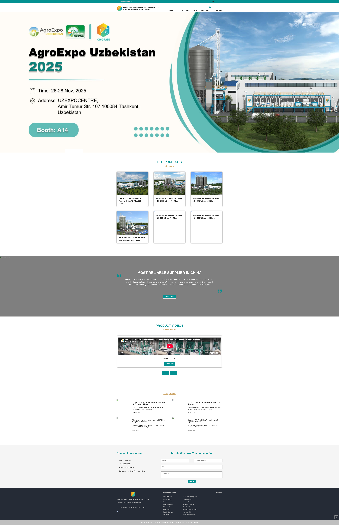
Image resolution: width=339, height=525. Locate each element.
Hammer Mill (187, 512)
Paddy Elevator (168, 512)
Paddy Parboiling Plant (190, 496)
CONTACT (219, 10)
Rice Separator (168, 504)
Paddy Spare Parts (189, 514)
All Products (169, 166)
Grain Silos (166, 514)
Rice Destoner (167, 502)
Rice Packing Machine (190, 509)
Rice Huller (186, 502)
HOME (171, 10)
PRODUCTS (179, 10)
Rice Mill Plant (167, 496)
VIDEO (202, 10)
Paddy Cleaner (187, 499)
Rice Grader (167, 507)
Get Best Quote (169, 363)
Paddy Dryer (167, 499)
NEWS (195, 10)
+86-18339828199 (125, 460)
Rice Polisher (187, 507)
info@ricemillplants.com (126, 1)
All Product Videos (169, 330)
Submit (191, 481)
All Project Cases (169, 394)
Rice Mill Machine (188, 504)
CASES (188, 10)
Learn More (169, 297)
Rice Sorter (166, 509)
